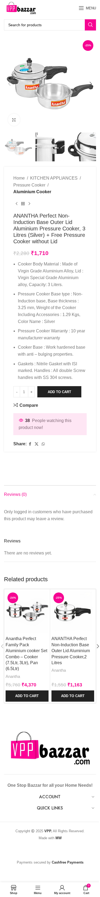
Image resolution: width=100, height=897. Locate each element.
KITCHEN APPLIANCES (54, 178)
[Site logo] (21, 7)
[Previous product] (16, 204)
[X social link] (36, 444)
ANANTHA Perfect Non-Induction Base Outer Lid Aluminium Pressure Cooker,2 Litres (70, 650)
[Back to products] (23, 204)
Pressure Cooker (29, 185)
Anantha (13, 676)
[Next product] (29, 204)
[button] (9, 83)
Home (19, 178)
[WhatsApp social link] (43, 444)
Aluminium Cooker (32, 191)
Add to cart (59, 392)
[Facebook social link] (30, 444)
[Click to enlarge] (14, 120)
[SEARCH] (90, 25)
